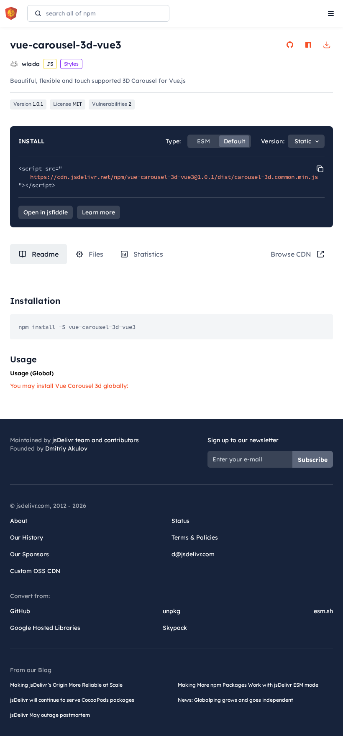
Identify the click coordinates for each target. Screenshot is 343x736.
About (18, 521)
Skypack (175, 628)
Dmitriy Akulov (66, 448)
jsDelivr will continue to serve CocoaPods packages (72, 700)
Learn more (98, 212)
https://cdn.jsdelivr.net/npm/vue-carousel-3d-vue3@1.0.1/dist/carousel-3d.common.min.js (174, 177)
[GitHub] (289, 44)
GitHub (20, 611)
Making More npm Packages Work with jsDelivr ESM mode (248, 685)
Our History (26, 537)
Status (180, 521)
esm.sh (323, 611)
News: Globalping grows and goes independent (235, 700)
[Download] (326, 44)
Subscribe (313, 460)
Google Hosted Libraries (45, 628)
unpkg (171, 611)
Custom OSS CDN (35, 571)
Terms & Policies (195, 537)
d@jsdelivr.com (193, 554)
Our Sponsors (29, 554)
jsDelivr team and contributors (95, 440)
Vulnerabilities (111, 104)
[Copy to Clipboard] (320, 168)
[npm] (308, 44)
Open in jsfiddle (45, 212)
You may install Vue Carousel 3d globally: (69, 386)
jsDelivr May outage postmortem (50, 715)
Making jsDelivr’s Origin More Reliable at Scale (66, 685)
